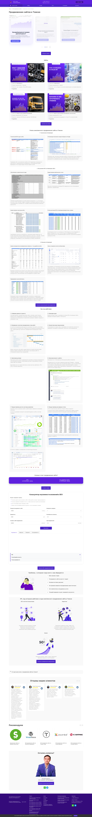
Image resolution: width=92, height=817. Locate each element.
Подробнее (14, 88)
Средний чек (12, 514)
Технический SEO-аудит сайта (17, 136)
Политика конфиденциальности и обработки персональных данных (15, 802)
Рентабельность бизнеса (52, 514)
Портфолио (45, 797)
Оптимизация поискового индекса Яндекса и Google (59, 136)
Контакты (77, 5)
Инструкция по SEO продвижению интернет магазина (63, 798)
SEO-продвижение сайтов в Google (35, 803)
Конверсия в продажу (51, 508)
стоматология (56, 83)
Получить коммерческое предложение (46, 661)
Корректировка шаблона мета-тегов (55, 172)
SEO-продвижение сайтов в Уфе (34, 808)
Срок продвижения (50, 520)
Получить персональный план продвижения (46, 305)
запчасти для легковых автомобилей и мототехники (64, 113)
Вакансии (45, 801)
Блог (53, 5)
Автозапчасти (19, 83)
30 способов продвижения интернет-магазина (62, 802)
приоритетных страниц (68, 210)
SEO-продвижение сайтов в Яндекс (35, 802)
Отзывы (40, 5)
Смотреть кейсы (15, 41)
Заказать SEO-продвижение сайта (46, 568)
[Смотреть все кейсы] (46, 122)
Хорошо (75, 815)
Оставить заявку (46, 488)
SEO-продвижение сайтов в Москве (35, 804)
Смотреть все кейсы (46, 123)
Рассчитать (46, 528)
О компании (65, 5)
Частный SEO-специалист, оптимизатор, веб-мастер (47, 805)
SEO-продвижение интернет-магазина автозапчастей (34, 812)
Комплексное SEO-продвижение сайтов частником (34, 798)
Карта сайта (24, 801)
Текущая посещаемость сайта (16, 508)
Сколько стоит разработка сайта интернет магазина (63, 800)
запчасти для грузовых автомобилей (24, 113)
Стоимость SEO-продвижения (16, 520)
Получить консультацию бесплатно (46, 783)
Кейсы (28, 5)
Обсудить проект (46, 53)
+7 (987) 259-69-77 (46, 1)
